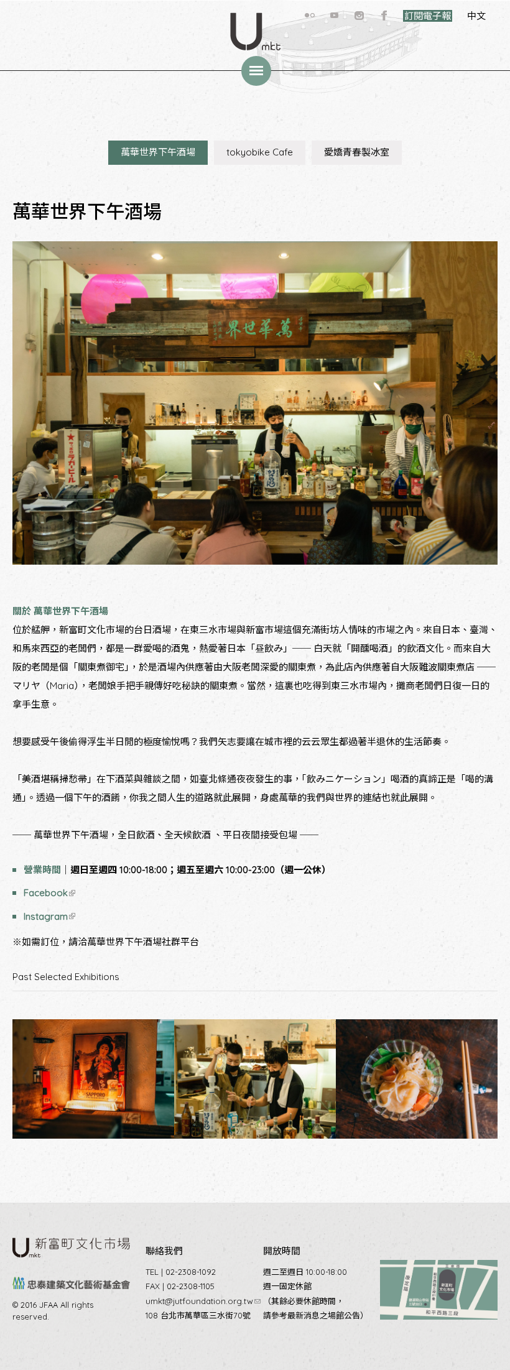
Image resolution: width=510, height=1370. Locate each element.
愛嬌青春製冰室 (356, 152)
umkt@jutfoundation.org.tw (203, 1301)
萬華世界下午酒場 (158, 152)
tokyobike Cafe (259, 152)
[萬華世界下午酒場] (93, 1148)
